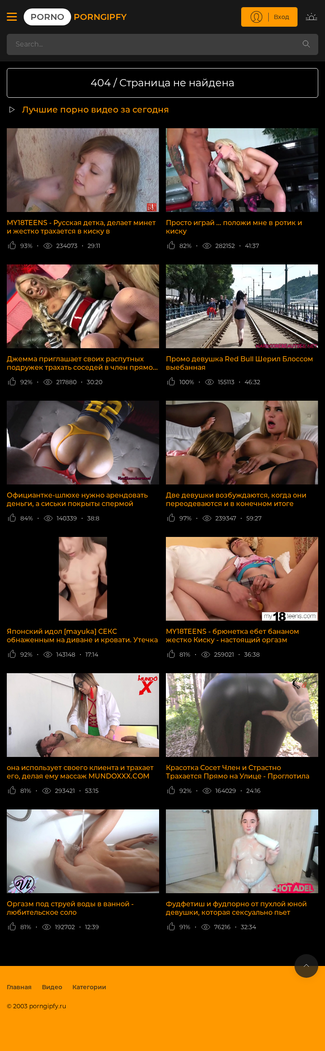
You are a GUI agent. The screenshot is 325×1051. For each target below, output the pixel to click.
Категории (89, 987)
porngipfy (78, 17)
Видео (52, 987)
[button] (12, 17)
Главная (19, 987)
